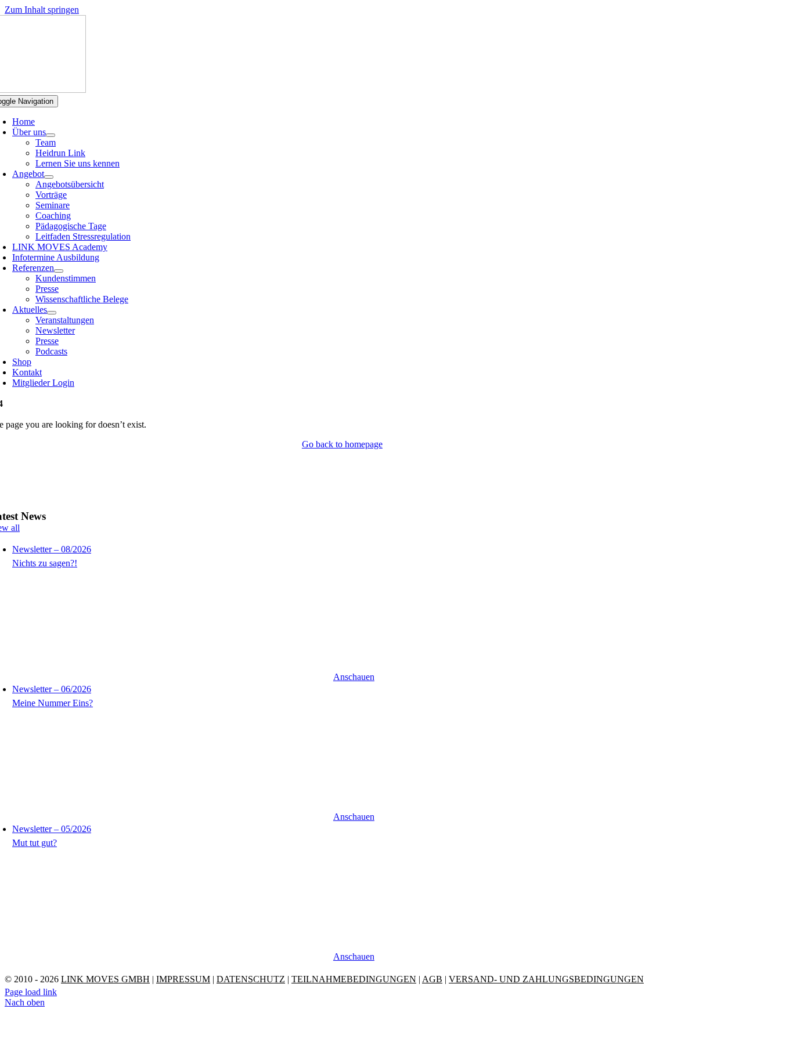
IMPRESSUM (183, 979)
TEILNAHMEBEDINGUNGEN (353, 979)
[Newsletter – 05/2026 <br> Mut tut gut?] (353, 893)
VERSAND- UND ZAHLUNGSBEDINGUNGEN (546, 979)
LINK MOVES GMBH (105, 979)
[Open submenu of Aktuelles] (51, 312)
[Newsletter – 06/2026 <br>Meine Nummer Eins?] (353, 753)
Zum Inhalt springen (42, 10)
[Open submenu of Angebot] (48, 177)
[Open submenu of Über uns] (50, 135)
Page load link (31, 992)
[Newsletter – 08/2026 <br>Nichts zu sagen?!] (353, 613)
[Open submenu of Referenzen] (58, 271)
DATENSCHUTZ (251, 979)
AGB (432, 979)
